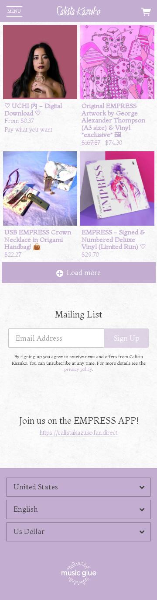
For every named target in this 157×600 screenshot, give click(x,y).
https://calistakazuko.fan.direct (78, 432)
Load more (84, 272)
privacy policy (78, 369)
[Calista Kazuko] (78, 11)
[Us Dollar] (78, 531)
